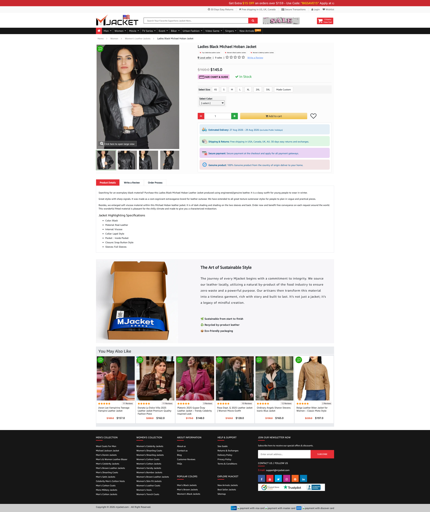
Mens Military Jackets (106, 489)
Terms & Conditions (227, 463)
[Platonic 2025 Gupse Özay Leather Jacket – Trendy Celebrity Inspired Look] (195, 378)
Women (119, 30)
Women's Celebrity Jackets (149, 446)
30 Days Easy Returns (221, 9)
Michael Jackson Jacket (107, 450)
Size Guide (223, 446)
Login (316, 9)
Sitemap (222, 494)
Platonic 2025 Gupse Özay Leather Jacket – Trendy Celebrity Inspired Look (194, 410)
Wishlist (329, 9)
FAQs (179, 463)
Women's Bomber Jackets (149, 472)
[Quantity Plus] (234, 116)
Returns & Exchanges (228, 450)
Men (106, 30)
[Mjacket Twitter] (278, 478)
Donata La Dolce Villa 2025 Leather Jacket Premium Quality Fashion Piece (154, 410)
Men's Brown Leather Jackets (110, 468)
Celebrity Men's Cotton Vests (110, 481)
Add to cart (275, 116)
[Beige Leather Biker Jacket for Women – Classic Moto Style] (314, 378)
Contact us (182, 450)
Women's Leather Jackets (137, 38)
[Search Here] (253, 21)
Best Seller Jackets (227, 489)
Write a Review (132, 182)
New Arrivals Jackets (228, 485)
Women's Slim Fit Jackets (149, 481)
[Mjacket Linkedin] (303, 478)
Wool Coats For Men (106, 446)
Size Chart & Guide (216, 76)
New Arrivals (249, 30)
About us (181, 446)
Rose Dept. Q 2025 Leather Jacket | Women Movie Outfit (234, 409)
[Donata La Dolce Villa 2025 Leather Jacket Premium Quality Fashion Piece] (155, 378)
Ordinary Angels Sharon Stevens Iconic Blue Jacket (274, 409)
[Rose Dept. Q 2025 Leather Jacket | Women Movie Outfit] (235, 378)
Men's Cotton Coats (106, 485)
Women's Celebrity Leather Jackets (263, 52)
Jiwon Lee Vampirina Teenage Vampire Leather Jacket (113, 409)
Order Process (155, 182)
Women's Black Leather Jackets (236, 52)
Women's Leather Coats (148, 485)
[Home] (99, 31)
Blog (179, 455)
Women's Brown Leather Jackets (152, 476)
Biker (174, 30)
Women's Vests (144, 489)
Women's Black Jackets (188, 494)
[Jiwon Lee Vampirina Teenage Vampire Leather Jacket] (115, 378)
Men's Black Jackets (187, 485)
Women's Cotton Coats (148, 459)
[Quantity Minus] (201, 116)
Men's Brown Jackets (187, 489)
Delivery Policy (225, 455)
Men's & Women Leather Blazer (111, 459)
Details (108, 182)
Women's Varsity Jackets (148, 468)
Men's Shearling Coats (107, 472)
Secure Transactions (295, 9)
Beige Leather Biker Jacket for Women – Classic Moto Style (312, 409)
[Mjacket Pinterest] (295, 478)
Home (101, 38)
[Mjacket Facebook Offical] (261, 478)
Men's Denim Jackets (106, 455)
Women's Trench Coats (147, 494)
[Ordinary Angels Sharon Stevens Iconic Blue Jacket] (274, 378)
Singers (229, 30)
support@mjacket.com (278, 470)
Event (162, 30)
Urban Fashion (191, 30)
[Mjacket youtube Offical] (269, 478)
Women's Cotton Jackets (148, 463)
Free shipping (258, 9)
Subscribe (322, 454)
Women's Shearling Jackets (150, 455)
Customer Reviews (186, 459)
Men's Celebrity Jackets (107, 463)
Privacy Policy (224, 459)
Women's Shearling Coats (149, 450)
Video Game (212, 30)
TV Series (148, 30)
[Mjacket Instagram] (286, 478)
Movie (133, 30)
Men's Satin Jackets (105, 476)
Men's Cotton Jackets (106, 494)
